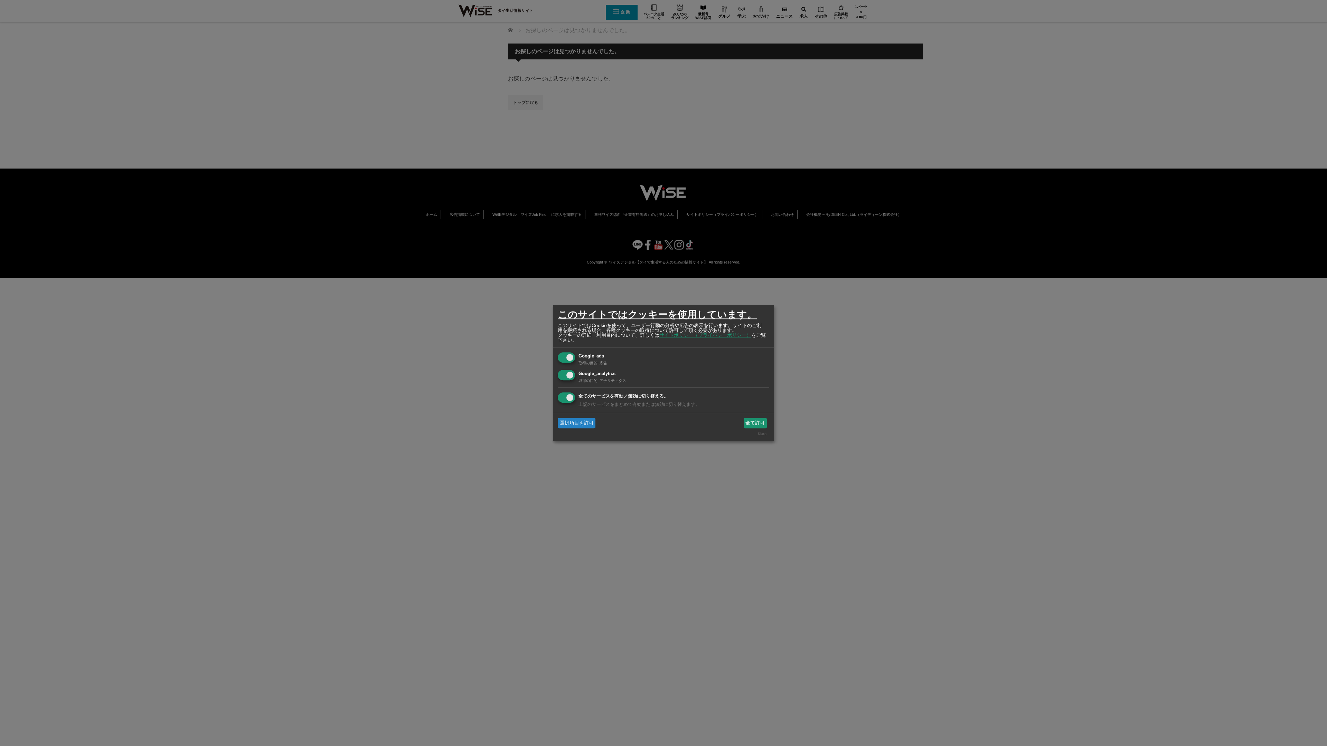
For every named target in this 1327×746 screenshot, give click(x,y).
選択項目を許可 (577, 422)
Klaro (762, 434)
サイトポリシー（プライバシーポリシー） (705, 335)
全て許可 (755, 422)
